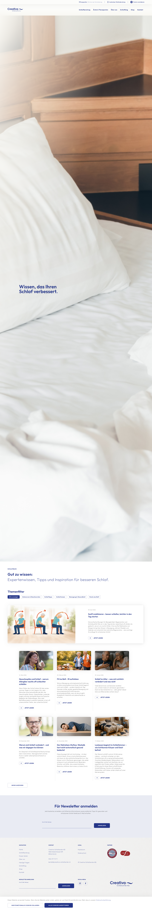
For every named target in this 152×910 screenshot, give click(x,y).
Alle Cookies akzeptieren (58, 905)
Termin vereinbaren (138, 2)
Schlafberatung (84, 10)
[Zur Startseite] (15, 10)
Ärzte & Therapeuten (100, 10)
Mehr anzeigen (17, 785)
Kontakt (140, 10)
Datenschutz (82, 853)
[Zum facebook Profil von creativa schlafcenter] (86, 883)
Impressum (81, 849)
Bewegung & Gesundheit (77, 597)
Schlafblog (124, 10)
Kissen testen (23, 856)
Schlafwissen (60, 597)
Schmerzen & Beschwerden (31, 597)
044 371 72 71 (53, 859)
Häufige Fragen (24, 862)
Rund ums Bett (94, 597)
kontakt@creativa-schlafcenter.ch (60, 862)
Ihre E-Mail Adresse (46, 822)
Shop (133, 10)
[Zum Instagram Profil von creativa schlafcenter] (80, 883)
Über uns (114, 10)
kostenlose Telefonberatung (117, 2)
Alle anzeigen (13, 597)
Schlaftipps (48, 597)
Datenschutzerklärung (103, 900)
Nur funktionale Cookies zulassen (25, 905)
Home (21, 849)
